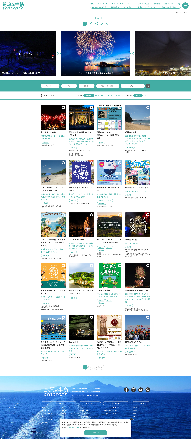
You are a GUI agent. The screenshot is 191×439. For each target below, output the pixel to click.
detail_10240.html (53, 338)
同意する (96, 432)
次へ (107, 367)
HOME (177, 13)
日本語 (135, 407)
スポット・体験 (117, 4)
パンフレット (84, 413)
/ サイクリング (151, 7)
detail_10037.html (137, 129)
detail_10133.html (137, 287)
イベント (130, 4)
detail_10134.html (81, 336)
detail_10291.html (53, 286)
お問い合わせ (84, 417)
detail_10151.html (81, 235)
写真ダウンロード (110, 413)
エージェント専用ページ (112, 407)
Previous (59, 53)
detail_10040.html (53, 184)
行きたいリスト (179, 4)
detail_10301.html (109, 285)
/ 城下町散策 (126, 7)
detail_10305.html (109, 126)
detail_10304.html (109, 234)
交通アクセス (169, 4)
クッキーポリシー (73, 427)
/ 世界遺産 (138, 7)
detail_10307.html (109, 183)
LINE (147, 389)
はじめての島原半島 (98, 7)
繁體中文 (136, 413)
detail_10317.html (137, 179)
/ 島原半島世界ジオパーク (170, 7)
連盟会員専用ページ (110, 410)
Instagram (133, 389)
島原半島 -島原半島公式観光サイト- (13, 6)
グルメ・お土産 (143, 4)
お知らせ (64, 410)
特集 (92, 4)
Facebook (126, 389)
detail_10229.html (137, 234)
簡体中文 (136, 417)
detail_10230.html (137, 335)
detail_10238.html (81, 182)
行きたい (63, 107)
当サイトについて (86, 407)
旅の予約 (157, 4)
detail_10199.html (81, 281)
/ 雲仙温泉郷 (114, 7)
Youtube (140, 389)
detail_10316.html (53, 235)
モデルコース (103, 4)
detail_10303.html (81, 130)
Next (132, 53)
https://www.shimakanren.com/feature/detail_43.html (95, 53)
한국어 (135, 420)
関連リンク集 (84, 410)
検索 (147, 86)
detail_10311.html (109, 337)
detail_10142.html (53, 125)
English (135, 410)
